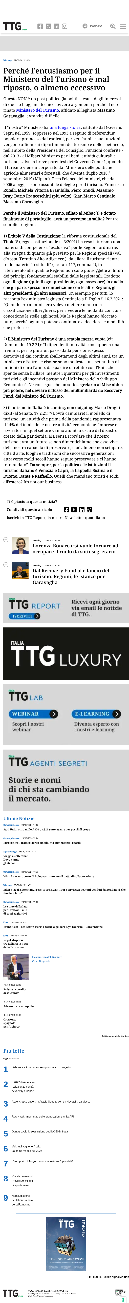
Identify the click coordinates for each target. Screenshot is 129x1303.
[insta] (63, 26)
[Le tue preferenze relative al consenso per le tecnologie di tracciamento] (123, 1300)
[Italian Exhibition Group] (120, 1292)
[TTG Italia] (15, 26)
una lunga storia (65, 127)
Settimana (14, 1058)
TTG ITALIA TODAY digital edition (108, 1277)
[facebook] (39, 26)
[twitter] (48, 26)
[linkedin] (56, 26)
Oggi (5, 1058)
